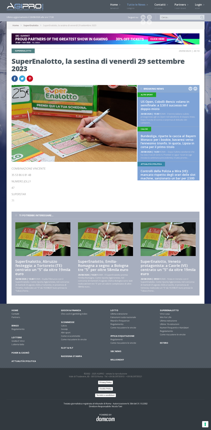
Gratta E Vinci (18, 340)
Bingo (15, 325)
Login (199, 6)
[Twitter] (149, 22)
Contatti (160, 6)
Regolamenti (116, 339)
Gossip (64, 329)
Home (114, 6)
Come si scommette (70, 335)
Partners (181, 6)
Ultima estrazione (119, 313)
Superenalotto (169, 310)
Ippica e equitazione (122, 335)
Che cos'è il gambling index (74, 313)
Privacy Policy (105, 382)
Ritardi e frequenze (120, 320)
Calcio (64, 325)
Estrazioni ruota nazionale (123, 317)
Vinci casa (165, 313)
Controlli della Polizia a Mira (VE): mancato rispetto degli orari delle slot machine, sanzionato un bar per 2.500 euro (168, 176)
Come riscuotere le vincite (74, 339)
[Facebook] (142, 22)
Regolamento (18, 329)
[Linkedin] (142, 17)
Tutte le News (136, 6)
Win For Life (165, 317)
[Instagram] (149, 17)
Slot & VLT (67, 347)
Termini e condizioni (105, 395)
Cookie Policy (106, 389)
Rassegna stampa (71, 356)
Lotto (114, 310)
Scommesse (67, 322)
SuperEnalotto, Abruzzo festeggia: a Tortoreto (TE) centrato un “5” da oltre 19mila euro (42, 267)
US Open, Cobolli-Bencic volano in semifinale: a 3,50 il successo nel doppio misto (165, 105)
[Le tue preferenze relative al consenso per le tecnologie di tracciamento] (205, 424)
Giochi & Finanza (71, 310)
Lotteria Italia (18, 344)
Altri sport (65, 332)
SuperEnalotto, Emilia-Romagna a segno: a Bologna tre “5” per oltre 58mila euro (103, 265)
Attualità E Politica (24, 361)
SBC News (115, 351)
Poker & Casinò (20, 352)
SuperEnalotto (30, 25)
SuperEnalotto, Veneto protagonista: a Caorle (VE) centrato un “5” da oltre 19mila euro (168, 267)
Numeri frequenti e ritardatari (174, 327)
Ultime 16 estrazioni (169, 324)
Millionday (117, 359)
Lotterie (17, 337)
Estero (164, 342)
